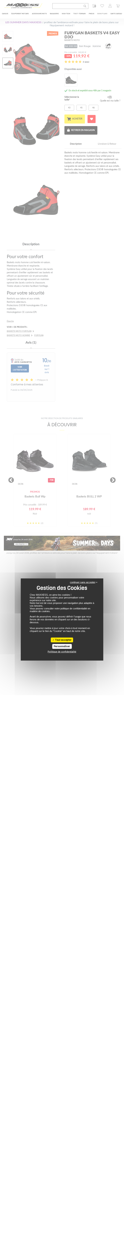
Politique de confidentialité (62, 652)
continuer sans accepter (82, 582)
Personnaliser (62, 646)
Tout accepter (63, 640)
